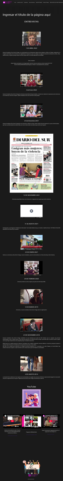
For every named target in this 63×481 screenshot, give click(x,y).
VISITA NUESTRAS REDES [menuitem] (31, 479)
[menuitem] (15, 2)
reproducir (31, 80)
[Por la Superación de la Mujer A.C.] (7, 2)
